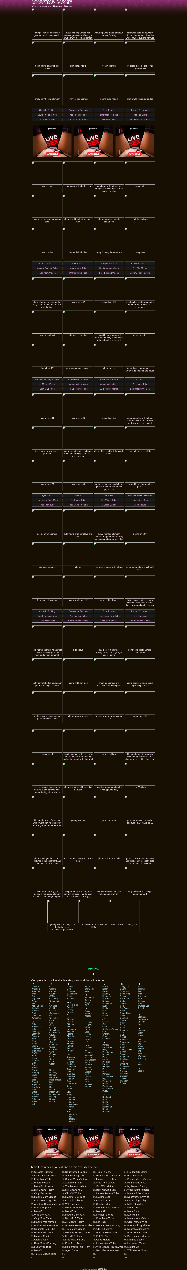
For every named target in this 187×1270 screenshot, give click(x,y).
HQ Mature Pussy (44, 1189)
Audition (35, 1011)
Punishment (107, 1088)
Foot (69, 1039)
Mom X (38, 1250)
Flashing (71, 1036)
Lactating (89, 1022)
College (52, 1028)
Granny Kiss (41, 1239)
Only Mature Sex (43, 1193)
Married (88, 1052)
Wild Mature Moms (137, 1250)
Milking (88, 1077)
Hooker (70, 1107)
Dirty (51, 1087)
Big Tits (35, 1053)
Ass (33, 1003)
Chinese (53, 1006)
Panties (105, 1045)
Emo (69, 989)
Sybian (123, 1083)
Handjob (71, 1097)
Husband (71, 1121)
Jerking (88, 1000)
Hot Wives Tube (136, 1243)
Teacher (141, 989)
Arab (34, 996)
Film (69, 1027)
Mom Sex (39, 1211)
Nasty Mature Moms (138, 1229)
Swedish (124, 1076)
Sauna (123, 989)
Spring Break (126, 1049)
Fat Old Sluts (103, 1236)
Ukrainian (142, 1017)
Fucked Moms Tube (107, 1232)
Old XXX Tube (73, 1193)
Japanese (89, 998)
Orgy (104, 1036)
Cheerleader (55, 1001)
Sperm (123, 1044)
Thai (140, 994)
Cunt (51, 1057)
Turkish (141, 1008)
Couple (52, 1037)
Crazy (52, 1042)
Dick (51, 1082)
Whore (141, 1049)
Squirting (124, 1054)
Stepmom (124, 1057)
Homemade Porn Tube (108, 1175)
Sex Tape (124, 1008)
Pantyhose (107, 1047)
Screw (123, 996)
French (70, 1046)
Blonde (35, 1068)
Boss (34, 1080)
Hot (68, 1112)
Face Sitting (72, 1005)
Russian (106, 1112)
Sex (122, 1006)
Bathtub (35, 1036)
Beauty (35, 1046)
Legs (87, 1032)
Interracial (89, 989)
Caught (52, 994)
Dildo (51, 1085)
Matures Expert (135, 1239)
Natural (105, 991)
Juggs (87, 1002)
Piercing (106, 1062)
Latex (87, 1027)
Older (104, 1027)
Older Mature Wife (137, 1221)
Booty (34, 1077)
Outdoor (106, 1039)
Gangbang (72, 1057)
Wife (140, 1051)
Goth (69, 1071)
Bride (34, 1089)
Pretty (105, 1084)
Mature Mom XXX (75, 1214)
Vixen (140, 1033)
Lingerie (88, 1039)
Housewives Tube (106, 1243)
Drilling (52, 1097)
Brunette (35, 1094)
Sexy (122, 1011)
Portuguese (107, 1076)
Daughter (53, 1077)
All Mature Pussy (74, 1221)
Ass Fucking (37, 1006)
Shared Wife (125, 1013)
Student (123, 1069)
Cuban (52, 1047)
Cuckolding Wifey (136, 1200)
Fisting (70, 1034)
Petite (105, 1059)
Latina (87, 1029)
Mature (88, 1062)
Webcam (142, 1041)
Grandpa (71, 1076)
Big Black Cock (39, 1048)
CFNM (52, 996)
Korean (88, 1016)
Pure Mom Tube (105, 1218)
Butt (33, 1104)
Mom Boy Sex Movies (108, 1207)
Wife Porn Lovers (105, 1182)
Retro (104, 1099)
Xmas (140, 1065)
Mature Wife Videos (138, 1218)
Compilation (54, 1032)
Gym (69, 1086)
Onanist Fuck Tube (44, 1229)
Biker (34, 1056)
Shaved (123, 1015)
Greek (70, 1081)
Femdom (71, 1019)
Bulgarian (36, 1099)
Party (104, 1050)
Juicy (87, 1005)
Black (34, 1065)
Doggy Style (54, 1092)
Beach (35, 1043)
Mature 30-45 (41, 1236)
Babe (34, 1024)
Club (51, 1020)
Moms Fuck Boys (74, 1207)
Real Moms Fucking (45, 1243)
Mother (88, 1086)
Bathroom (36, 1034)
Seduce (123, 1001)
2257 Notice (102, 1269)
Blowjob (35, 1070)
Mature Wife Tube (44, 1232)
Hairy (69, 1095)
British (34, 1092)
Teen (140, 991)
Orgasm (106, 1034)
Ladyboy (88, 1024)
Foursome (71, 1043)
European (71, 991)
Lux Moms (133, 1214)
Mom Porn (71, 1211)
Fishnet (70, 1031)
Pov (104, 1079)
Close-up (53, 1018)
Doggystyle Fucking (76, 1172)
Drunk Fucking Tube (45, 1175)
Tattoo (140, 986)
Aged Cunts (71, 1250)
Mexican (88, 1069)
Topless (141, 1001)
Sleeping (124, 1030)
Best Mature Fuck (106, 1189)
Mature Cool (103, 1197)
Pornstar (106, 1074)
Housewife (72, 1114)
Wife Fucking (72, 1204)
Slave (122, 1028)
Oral (104, 1031)
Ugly (140, 1014)
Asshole (35, 1008)
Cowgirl (52, 1040)
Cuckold (53, 1049)
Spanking (124, 1042)
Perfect (105, 1055)
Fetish (70, 1022)
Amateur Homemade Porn (48, 1204)
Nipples (105, 1001)
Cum (51, 1052)
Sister (122, 1023)
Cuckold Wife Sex (75, 1200)
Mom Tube (133, 1207)
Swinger (124, 1081)
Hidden (70, 1102)
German (70, 1062)
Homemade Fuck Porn (77, 1246)
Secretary (124, 999)
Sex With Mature (105, 1186)
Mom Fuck (133, 1211)
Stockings (124, 1059)
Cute (51, 1061)
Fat (68, 1014)
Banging (35, 1031)
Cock (51, 1023)
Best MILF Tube (74, 1218)
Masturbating (90, 1060)
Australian (36, 1015)
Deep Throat (55, 1080)
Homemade (72, 1104)
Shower (123, 1020)
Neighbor (106, 996)
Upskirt (141, 1024)
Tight (140, 999)
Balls (34, 1029)
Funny (70, 1051)
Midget (88, 1072)
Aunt (34, 1013)
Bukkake (36, 1097)
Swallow (124, 1073)
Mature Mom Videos (45, 1197)
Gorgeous (71, 1069)
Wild (140, 1054)
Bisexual (36, 1060)
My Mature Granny (137, 1186)
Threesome (143, 996)
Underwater (143, 1019)
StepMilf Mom (103, 1204)
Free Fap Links (135, 1175)
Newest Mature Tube (107, 1193)
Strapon (123, 1061)
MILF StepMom (135, 1204)
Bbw (34, 1039)
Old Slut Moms (104, 1229)
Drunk (52, 1099)
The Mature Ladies (75, 1186)
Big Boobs (36, 1051)
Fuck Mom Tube (43, 1179)
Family (70, 1010)
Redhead (106, 1097)
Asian (34, 1001)
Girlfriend (71, 1064)
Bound (35, 1082)
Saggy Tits (125, 986)
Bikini (34, 1058)
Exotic (70, 996)
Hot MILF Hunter (74, 1236)
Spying (123, 1052)
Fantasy (70, 1012)
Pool (104, 1071)
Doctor (52, 1089)
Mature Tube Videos (138, 1193)
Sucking (123, 1071)
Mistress (88, 1079)
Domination (54, 1094)
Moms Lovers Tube (106, 1179)
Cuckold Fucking (43, 1172)
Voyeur (141, 1035)
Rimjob (105, 1104)
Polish (105, 1069)
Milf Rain (101, 1221)
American (36, 991)
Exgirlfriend (72, 994)
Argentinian (37, 999)
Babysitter (36, 1027)
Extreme (71, 999)
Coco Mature (103, 1239)
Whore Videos (42, 1182)
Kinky (87, 1011)
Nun (104, 1011)
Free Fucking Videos (138, 1225)
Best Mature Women (107, 1250)
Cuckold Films (104, 1200)
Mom (87, 1081)
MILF (87, 1074)
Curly (51, 1059)
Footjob (70, 1041)
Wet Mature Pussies (138, 1189)
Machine (88, 1048)
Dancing (53, 1072)
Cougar (52, 1035)
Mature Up (133, 1246)
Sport (122, 1047)
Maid (87, 1050)
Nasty (105, 989)
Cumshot (53, 1054)
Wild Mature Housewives (109, 1246)
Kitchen (88, 1013)
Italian (87, 991)
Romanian (107, 1107)
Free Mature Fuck (75, 1239)
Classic (52, 1011)
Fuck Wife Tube (42, 1246)
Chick (52, 1003)
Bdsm (34, 1041)
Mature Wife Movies (45, 1221)
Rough (105, 1109)
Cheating (53, 999)
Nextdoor (106, 999)
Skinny (123, 1025)
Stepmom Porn (73, 1182)
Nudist (105, 1008)
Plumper (106, 1067)
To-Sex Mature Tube (45, 1254)
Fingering (71, 1029)
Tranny (141, 1003)
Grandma (71, 1074)
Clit (50, 1015)
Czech (52, 1064)
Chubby (52, 1008)
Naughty (106, 994)
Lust (87, 1041)
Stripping (124, 1064)
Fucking (70, 1048)
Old (104, 1024)
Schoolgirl (124, 991)
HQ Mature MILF (74, 1189)
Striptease (124, 1066)
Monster (88, 1084)
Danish (52, 1075)
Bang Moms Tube (137, 1232)
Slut (122, 1032)
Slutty (122, 1035)
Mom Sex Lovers (43, 1186)
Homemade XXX (136, 1182)
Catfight (52, 991)
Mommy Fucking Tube (77, 1232)
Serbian (123, 1003)
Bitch (34, 1063)
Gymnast (71, 1088)
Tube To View (103, 1172)
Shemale (124, 1018)
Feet (69, 1017)
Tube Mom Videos (75, 1229)
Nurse (105, 1013)
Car (51, 986)
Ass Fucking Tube (75, 1175)
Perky (105, 1057)
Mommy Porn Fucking (108, 1225)
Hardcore (71, 1099)
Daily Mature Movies (138, 1236)
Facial (70, 1007)
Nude (104, 1006)
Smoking (124, 1037)
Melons (88, 1067)
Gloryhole (71, 1067)
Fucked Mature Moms (46, 1225)
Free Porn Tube (73, 1243)
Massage (89, 1055)
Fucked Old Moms (137, 1172)
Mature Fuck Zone (75, 1197)
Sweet (123, 1078)
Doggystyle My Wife (138, 1197)
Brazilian (36, 1087)
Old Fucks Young (110, 1029)
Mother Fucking (104, 1214)
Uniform (141, 1022)
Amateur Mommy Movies (78, 1225)
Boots (34, 1075)
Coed (51, 1025)
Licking (88, 1037)
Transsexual (143, 1006)
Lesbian (88, 1034)
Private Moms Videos (139, 1179)
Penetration (107, 1052)
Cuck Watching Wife (45, 1200)
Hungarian (72, 1119)
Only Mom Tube (43, 1218)
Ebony (70, 986)
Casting (52, 989)
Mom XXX (101, 1211)
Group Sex (72, 1084)
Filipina (70, 1024)
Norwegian (107, 1003)
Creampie (53, 1044)
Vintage (141, 1030)
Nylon (105, 1015)
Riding (105, 1102)
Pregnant (106, 1081)
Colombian (54, 1030)
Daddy (52, 1070)
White (140, 1046)
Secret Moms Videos (76, 1179)
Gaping (70, 1059)
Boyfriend (36, 1085)
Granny (70, 1079)
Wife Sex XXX (42, 1214)
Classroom (54, 1013)
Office (105, 1022)
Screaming (125, 994)
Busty (34, 1101)
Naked (105, 986)
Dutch (52, 1101)
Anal (34, 994)
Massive (88, 1057)
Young (141, 1071)
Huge (69, 1116)
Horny (70, 1109)
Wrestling (142, 1058)
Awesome (36, 1018)
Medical (88, 1065)
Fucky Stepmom (43, 1207)
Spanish (124, 1040)
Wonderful (142, 1056)
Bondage (36, 1072)
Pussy (105, 1091)
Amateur (35, 986)
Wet (139, 1044)
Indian (87, 986)
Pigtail (105, 1064)
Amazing (36, 989)
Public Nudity (108, 1086)
